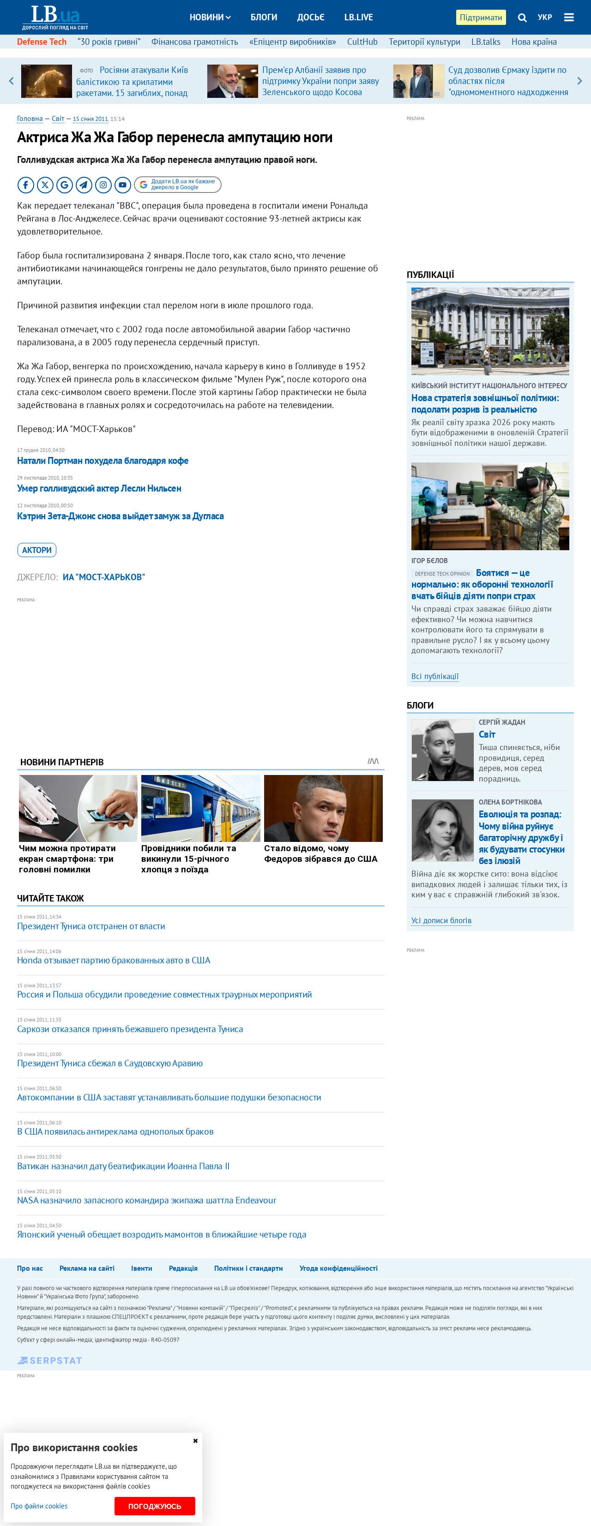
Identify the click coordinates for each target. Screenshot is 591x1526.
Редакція (183, 1268)
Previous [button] (11, 81)
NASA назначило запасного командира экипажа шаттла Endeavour (146, 1200)
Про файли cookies (39, 1506)
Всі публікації (435, 676)
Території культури (424, 41)
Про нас (30, 1268)
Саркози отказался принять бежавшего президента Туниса (130, 1029)
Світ (58, 118)
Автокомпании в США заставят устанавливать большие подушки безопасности (169, 1097)
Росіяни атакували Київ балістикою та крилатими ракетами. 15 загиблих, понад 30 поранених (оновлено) (132, 86)
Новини (207, 17)
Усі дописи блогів (441, 920)
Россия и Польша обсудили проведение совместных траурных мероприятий (164, 994)
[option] (110, 81)
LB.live (358, 17)
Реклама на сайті (87, 1268)
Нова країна (534, 41)
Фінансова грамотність (194, 41)
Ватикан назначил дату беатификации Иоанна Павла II (123, 1166)
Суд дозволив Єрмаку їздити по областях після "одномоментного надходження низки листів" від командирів (508, 86)
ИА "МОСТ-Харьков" (104, 577)
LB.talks (486, 41)
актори (37, 550)
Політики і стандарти (248, 1268)
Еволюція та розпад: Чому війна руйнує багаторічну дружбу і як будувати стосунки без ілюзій (522, 837)
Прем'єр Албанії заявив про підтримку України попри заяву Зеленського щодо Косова (320, 80)
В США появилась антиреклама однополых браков (115, 1131)
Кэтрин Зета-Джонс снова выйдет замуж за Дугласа (120, 516)
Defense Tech (41, 41)
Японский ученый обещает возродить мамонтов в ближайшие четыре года (162, 1234)
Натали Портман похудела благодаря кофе (103, 460)
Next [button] (579, 81)
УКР (545, 17)
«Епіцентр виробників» (292, 41)
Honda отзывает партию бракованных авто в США (113, 960)
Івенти (141, 1268)
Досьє (311, 17)
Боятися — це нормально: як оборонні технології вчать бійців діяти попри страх (482, 584)
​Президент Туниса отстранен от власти (91, 926)
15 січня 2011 (90, 119)
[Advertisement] (201, 669)
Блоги (264, 17)
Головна (30, 118)
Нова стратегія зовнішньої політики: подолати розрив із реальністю (485, 403)
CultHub (362, 41)
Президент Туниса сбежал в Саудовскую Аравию (110, 1063)
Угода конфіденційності (339, 1268)
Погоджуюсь (154, 1506)
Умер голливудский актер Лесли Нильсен (99, 488)
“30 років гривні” (109, 41)
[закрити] (195, 1440)
